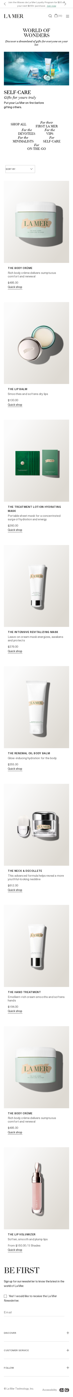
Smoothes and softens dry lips (28, 394)
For (51, 138)
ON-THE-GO (36, 149)
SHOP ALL (18, 124)
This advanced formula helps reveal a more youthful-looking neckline (36, 877)
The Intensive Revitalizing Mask (33, 632)
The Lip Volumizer (22, 1234)
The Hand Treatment (24, 992)
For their (46, 123)
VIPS (49, 134)
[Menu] (67, 16)
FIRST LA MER (47, 126)
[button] (4, 4)
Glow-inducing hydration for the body (32, 758)
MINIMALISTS (23, 141)
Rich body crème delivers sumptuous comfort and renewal (32, 274)
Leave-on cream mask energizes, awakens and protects (35, 638)
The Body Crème (20, 268)
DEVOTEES (26, 134)
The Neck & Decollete (25, 871)
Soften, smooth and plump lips (28, 1239)
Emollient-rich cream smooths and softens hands (36, 998)
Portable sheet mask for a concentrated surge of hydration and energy (34, 517)
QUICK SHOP (15, 287)
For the (27, 130)
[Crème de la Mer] (15, 16)
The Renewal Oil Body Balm (29, 753)
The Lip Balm (17, 389)
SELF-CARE (52, 141)
